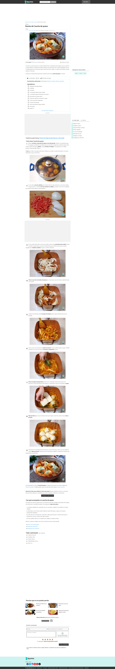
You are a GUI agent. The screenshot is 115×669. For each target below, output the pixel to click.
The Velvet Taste (32, 30)
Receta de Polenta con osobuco (41, 604)
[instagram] (32, 664)
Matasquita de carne (77, 134)
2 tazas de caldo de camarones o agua (38, 98)
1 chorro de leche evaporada (35, 100)
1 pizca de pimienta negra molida (37, 104)
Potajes (35, 22)
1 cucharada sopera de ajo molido (37, 92)
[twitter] (30, 664)
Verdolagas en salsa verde (78, 138)
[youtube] (35, 664)
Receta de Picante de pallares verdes (64, 611)
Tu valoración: (40, 641)
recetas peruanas (61, 487)
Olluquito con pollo (77, 126)
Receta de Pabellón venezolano (40, 611)
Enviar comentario (64, 645)
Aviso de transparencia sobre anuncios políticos (75, 667)
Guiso (85, 73)
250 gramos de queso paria (35, 96)
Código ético (87, 667)
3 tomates (31, 90)
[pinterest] (37, 664)
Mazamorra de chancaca (33, 528)
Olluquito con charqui (77, 136)
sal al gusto (32, 106)
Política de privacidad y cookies (53, 667)
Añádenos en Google (65, 62)
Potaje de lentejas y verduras (79, 128)
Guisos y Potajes (31, 22)
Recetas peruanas (60, 81)
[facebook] (27, 664)
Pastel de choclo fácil (33, 526)
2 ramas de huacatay (34, 102)
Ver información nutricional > (48, 111)
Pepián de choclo (76, 123)
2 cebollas (31, 88)
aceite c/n (31, 108)
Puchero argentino (76, 129)
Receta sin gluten (51, 81)
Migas (76, 73)
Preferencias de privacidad (63, 667)
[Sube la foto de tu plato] (51, 621)
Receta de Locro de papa (63, 604)
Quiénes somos (39, 667)
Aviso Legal (45, 667)
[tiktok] (40, 664)
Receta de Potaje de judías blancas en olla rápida (52, 138)
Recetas (26, 22)
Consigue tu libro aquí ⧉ (47, 496)
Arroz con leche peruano (33, 524)
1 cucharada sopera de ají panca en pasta (39, 94)
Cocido (80, 73)
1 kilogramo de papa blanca (35, 86)
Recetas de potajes (30, 487)
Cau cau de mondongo (77, 132)
